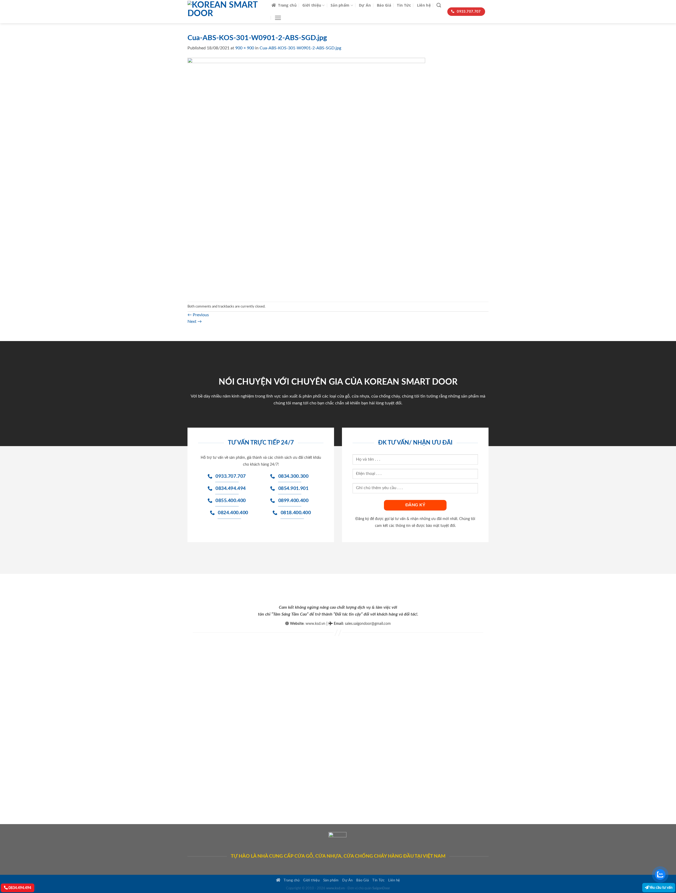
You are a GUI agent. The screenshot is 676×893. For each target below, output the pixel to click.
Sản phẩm (340, 5)
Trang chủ (287, 5)
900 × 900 (244, 48)
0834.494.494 (19, 888)
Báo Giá (384, 5)
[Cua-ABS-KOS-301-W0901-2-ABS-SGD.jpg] (306, 176)
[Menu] (277, 18)
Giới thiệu (311, 5)
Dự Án (365, 5)
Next (194, 321)
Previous (198, 315)
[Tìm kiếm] (438, 5)
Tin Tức (404, 5)
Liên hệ (424, 5)
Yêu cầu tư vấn (661, 888)
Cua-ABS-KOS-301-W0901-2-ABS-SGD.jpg (300, 48)
